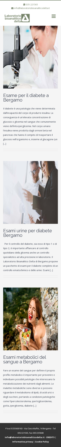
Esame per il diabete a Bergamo (26, 98)
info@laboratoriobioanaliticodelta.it (32, 8)
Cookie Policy (42, 441)
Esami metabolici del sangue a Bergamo (24, 359)
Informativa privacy (22, 441)
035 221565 (32, 4)
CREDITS (50, 437)
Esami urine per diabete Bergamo (27, 233)
